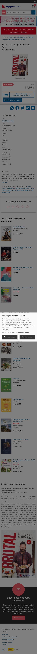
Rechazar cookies (9, 337)
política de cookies (23, 332)
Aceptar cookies (27, 337)
